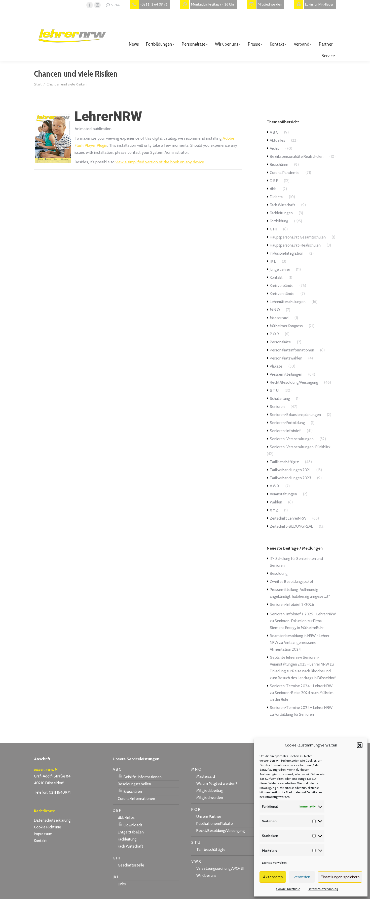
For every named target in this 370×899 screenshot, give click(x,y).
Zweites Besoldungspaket (291, 581)
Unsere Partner (208, 816)
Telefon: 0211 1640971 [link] (52, 792)
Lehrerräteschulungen (288, 301)
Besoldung (278, 573)
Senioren (277, 406)
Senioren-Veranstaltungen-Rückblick (300, 447)
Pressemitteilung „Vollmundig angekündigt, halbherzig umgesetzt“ (300, 593)
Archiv (274, 148)
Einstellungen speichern (339, 877)
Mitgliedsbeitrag (209, 790)
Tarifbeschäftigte (284, 462)
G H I (273, 229)
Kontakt (276, 277)
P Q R (274, 334)
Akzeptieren (273, 877)
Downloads (132, 825)
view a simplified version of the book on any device (160, 162)
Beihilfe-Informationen (142, 777)
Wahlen (276, 502)
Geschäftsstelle (131, 865)
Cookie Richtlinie (47, 827)
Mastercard (279, 318)
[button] (359, 745)
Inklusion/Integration (286, 253)
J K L (273, 261)
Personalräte (280, 342)
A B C (274, 132)
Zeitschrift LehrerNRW (288, 518)
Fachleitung (127, 839)
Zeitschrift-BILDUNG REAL (291, 526)
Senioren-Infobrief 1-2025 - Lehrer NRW (303, 614)
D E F (274, 180)
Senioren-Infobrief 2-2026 (292, 604)
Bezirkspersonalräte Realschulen (296, 156)
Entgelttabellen (131, 832)
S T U (274, 390)
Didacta (276, 197)
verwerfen (302, 877)
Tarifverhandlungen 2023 (290, 478)
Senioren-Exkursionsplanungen (295, 414)
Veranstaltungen (283, 494)
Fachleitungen (281, 213)
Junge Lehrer (280, 269)
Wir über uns (206, 875)
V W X (274, 486)
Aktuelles (277, 140)
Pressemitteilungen (286, 374)
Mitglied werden (209, 797)
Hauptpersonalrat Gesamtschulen (298, 237)
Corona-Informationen (136, 798)
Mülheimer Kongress (286, 326)
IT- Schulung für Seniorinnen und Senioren (296, 562)
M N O (275, 310)
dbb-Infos (126, 817)
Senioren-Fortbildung (287, 423)
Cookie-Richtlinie (288, 889)
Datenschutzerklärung (323, 889)
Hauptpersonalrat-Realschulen (295, 245)
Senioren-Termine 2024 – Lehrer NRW (301, 686)
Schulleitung (280, 398)
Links (122, 884)
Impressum (43, 834)
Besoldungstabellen (134, 784)
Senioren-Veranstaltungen (292, 439)
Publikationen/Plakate (214, 823)
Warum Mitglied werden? (216, 783)
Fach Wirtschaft (282, 205)
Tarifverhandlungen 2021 (290, 470)
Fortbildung (279, 221)
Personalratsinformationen (292, 350)
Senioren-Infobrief (285, 431)
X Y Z (274, 510)
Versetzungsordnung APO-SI (220, 868)
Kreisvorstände (282, 293)
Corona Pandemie (285, 172)
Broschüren (279, 164)
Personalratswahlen (286, 358)
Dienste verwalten (274, 862)
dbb (273, 189)
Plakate (276, 366)
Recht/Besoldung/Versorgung (294, 382)
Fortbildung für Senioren (294, 714)
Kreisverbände (281, 285)
